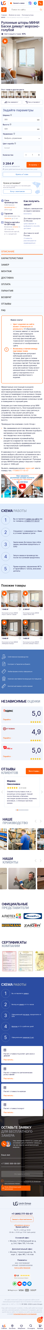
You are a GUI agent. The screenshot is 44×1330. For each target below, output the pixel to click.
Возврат (6, 297)
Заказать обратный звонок (22, 1219)
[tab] (22, 252)
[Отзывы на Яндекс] (22, 1277)
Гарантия (7, 290)
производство (9, 207)
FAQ (3, 310)
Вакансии (27, 1268)
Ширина (6, 115)
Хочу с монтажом (17, 191)
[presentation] (22, 119)
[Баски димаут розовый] (4, 94)
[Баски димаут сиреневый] (11, 94)
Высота (6, 125)
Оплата (5, 284)
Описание (7, 251)
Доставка (7, 277)
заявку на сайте (32, 519)
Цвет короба (8, 144)
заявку (26, 993)
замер (21, 1004)
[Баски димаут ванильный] (26, 94)
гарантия (7, 218)
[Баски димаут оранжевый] (18, 94)
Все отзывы (34, 771)
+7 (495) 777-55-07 (22, 1213)
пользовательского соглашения (24, 1314)
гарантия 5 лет (28, 1037)
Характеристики (12, 258)
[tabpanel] (22, 60)
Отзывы (6, 303)
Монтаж (6, 271)
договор (26, 1014)
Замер (5, 264)
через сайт (30, 468)
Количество (8, 155)
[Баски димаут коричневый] (33, 94)
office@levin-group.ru (22, 1225)
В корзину (33, 165)
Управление (8, 134)
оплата (15, 227)
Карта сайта (18, 1268)
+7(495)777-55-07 (20, 470)
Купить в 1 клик (22, 174)
